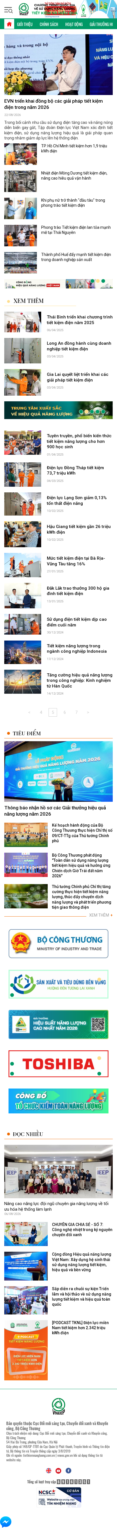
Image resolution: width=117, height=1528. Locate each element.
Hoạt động (74, 24)
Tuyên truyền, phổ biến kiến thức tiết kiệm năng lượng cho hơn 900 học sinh (79, 441)
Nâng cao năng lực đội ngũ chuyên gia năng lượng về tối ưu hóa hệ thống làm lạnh (56, 1206)
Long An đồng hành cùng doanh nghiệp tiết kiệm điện (79, 346)
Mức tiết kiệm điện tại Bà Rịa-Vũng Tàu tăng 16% (76, 561)
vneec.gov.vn (65, 1455)
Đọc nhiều (28, 1133)
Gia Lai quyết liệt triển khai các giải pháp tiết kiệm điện (77, 377)
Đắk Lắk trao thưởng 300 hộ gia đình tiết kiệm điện (78, 591)
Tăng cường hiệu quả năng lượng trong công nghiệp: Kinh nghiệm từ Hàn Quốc (79, 681)
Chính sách (49, 24)
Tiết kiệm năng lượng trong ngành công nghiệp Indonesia (77, 648)
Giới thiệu (25, 24)
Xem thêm (29, 300)
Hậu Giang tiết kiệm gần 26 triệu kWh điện (79, 529)
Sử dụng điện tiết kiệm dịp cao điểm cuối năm (77, 622)
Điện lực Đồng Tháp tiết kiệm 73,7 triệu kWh (75, 470)
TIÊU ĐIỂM (27, 733)
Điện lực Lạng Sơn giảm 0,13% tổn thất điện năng (77, 500)
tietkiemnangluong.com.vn (39, 1455)
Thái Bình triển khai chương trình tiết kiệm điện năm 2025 (80, 319)
